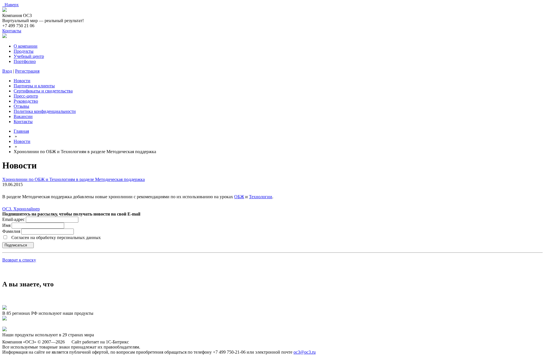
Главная (21, 131)
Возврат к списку (19, 260)
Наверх (10, 4)
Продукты (23, 51)
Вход (7, 71)
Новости (22, 80)
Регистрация (27, 71)
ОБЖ (239, 196)
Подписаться (16, 245)
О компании (25, 46)
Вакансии (23, 116)
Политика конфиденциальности (45, 111)
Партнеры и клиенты (34, 85)
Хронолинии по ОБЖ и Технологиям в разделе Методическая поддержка (73, 179)
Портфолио (25, 61)
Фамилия (11, 231)
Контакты (11, 30)
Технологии (260, 196)
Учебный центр (29, 56)
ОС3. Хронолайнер (21, 208)
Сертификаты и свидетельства (43, 90)
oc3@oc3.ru (305, 352)
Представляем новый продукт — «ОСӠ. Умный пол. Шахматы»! (64, 324)
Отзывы (21, 106)
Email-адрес (13, 219)
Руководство (26, 101)
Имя (7, 225)
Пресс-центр (26, 96)
